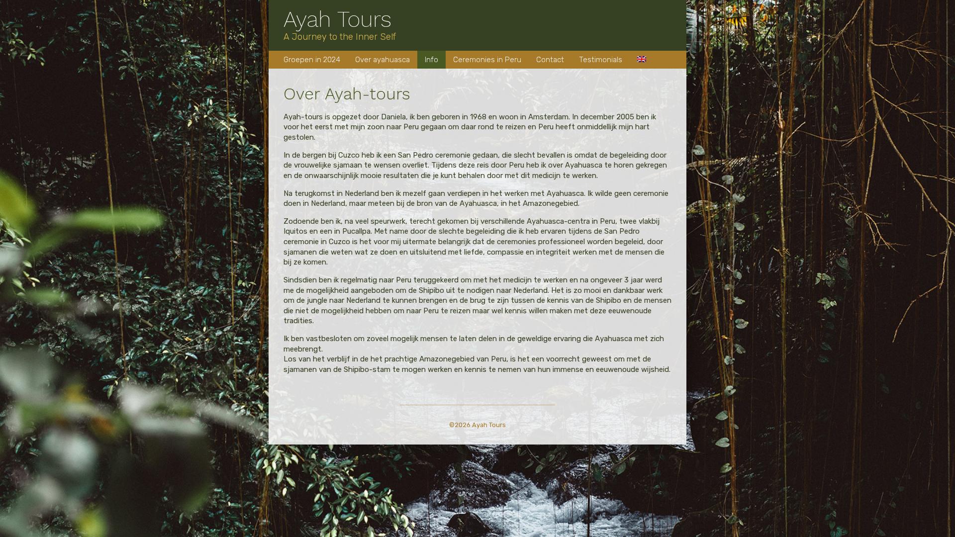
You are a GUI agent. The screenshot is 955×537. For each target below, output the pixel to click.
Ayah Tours (337, 19)
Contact (550, 59)
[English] (642, 60)
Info (431, 59)
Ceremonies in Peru (487, 59)
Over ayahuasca (382, 59)
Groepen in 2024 (312, 59)
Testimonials (600, 59)
